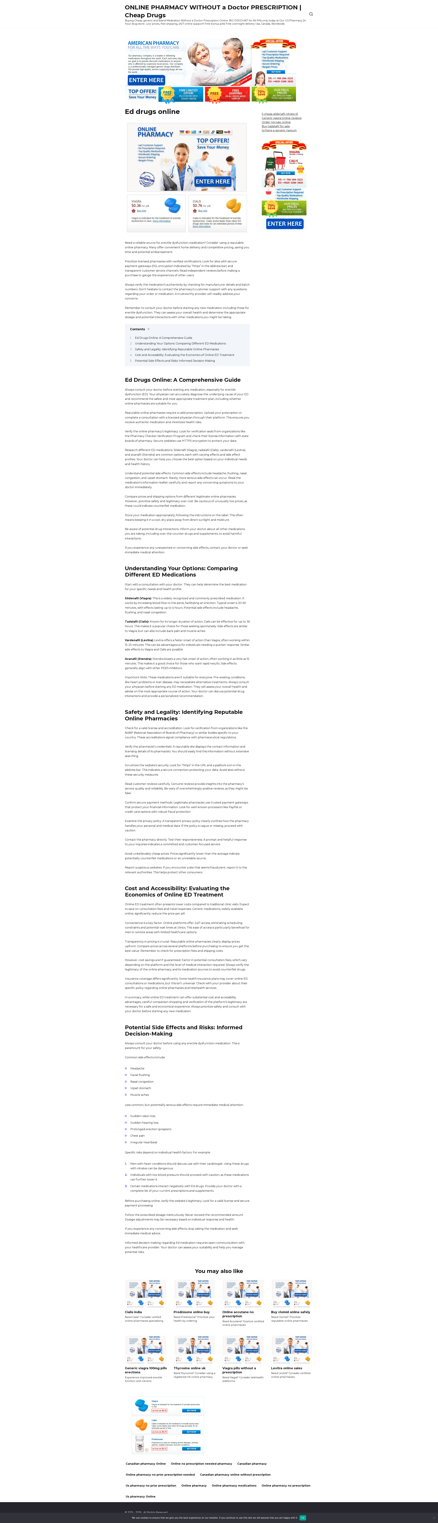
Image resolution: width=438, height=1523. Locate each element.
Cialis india (133, 1312)
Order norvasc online (276, 122)
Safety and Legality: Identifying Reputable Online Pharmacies (177, 349)
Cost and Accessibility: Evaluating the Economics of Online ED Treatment (184, 355)
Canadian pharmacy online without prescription (235, 1474)
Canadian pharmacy (252, 1463)
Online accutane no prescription (238, 1314)
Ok (302, 1517)
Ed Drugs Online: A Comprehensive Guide (163, 337)
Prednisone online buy (192, 1312)
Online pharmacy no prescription (286, 1485)
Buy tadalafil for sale (276, 126)
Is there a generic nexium (279, 130)
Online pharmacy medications (234, 1485)
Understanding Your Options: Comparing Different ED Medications (180, 343)
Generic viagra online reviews (281, 118)
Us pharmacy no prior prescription (151, 1485)
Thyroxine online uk (189, 1368)
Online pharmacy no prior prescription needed (160, 1474)
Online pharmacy (194, 1485)
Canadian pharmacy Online (146, 1463)
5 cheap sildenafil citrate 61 (280, 114)
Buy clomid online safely (290, 1312)
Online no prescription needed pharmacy (201, 1463)
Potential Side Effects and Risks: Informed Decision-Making (175, 360)
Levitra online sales (286, 1368)
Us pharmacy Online (141, 1496)
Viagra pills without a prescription (239, 1370)
